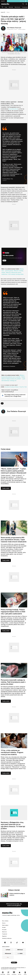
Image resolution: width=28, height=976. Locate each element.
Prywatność (4, 934)
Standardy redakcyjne (6, 938)
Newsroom (4, 931)
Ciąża (6, 7)
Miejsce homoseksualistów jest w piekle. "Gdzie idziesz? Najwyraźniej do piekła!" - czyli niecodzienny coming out (13, 378)
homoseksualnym (13, 109)
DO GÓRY (13, 962)
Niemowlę (11, 7)
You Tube (24, 387)
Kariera (3, 923)
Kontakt (4, 927)
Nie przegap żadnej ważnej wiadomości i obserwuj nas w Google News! (15, 395)
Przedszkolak (25, 7)
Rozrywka (4, 929)
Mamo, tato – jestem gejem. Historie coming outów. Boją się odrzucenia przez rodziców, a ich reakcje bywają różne (12, 271)
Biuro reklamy (5, 920)
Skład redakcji (5, 925)
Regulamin (4, 936)
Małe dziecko (17, 7)
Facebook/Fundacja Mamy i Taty (13, 387)
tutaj (11, 885)
